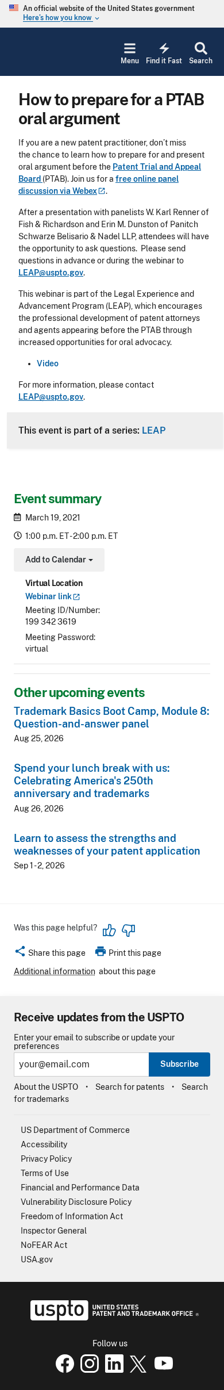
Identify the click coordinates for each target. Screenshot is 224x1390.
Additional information (54, 971)
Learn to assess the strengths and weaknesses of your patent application (107, 844)
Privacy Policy (46, 1158)
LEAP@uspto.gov (50, 272)
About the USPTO (46, 1087)
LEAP (153, 430)
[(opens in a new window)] (87, 1369)
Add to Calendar (58, 561)
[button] (50, 954)
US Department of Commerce (75, 1130)
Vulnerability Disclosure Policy (76, 1202)
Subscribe (179, 1064)
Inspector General (54, 1230)
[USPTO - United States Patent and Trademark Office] (112, 1317)
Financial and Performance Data (80, 1187)
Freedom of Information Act (72, 1216)
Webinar (48, 596)
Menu (130, 61)
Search (201, 61)
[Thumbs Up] (110, 930)
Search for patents (129, 1087)
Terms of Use (45, 1173)
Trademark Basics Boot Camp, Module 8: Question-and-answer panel (111, 717)
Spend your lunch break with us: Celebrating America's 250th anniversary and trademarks (91, 780)
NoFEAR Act (44, 1245)
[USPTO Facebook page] (62, 1369)
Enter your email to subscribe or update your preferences (94, 1042)
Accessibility (44, 1144)
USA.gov (37, 1259)
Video (48, 363)
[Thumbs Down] (128, 930)
